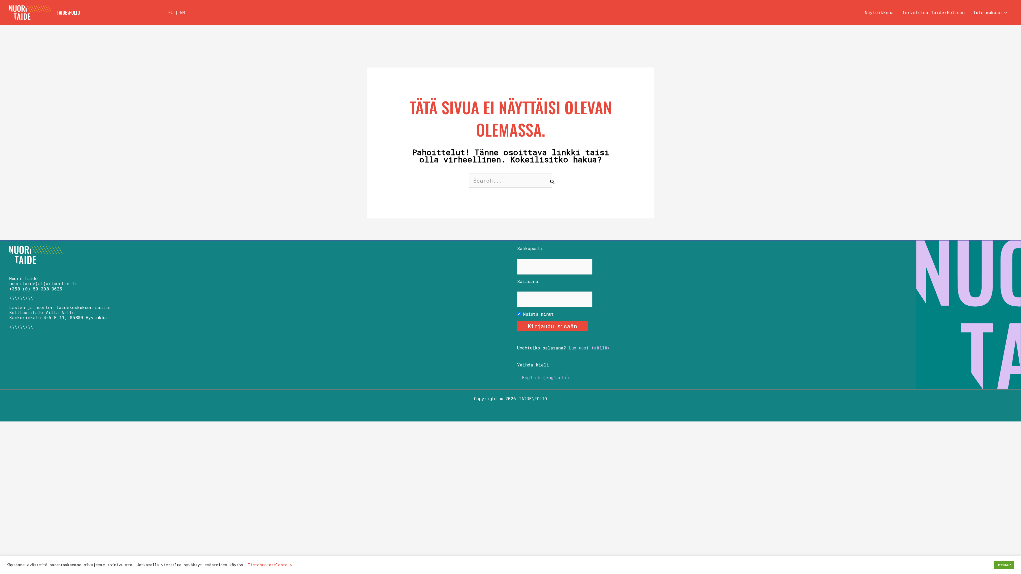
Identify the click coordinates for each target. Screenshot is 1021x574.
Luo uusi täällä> (589, 348)
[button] (1004, 12)
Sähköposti (530, 248)
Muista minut (537, 313)
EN (182, 12)
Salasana (527, 281)
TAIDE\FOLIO (68, 12)
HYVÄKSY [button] (1004, 564)
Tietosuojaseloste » (270, 564)
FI (170, 12)
